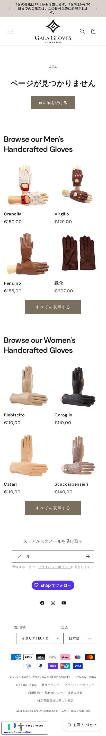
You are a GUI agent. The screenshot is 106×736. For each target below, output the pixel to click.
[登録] (88, 556)
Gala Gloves (31, 677)
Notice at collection (18, 731)
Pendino (12, 283)
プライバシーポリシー (54, 567)
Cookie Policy (26, 685)
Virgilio (62, 214)
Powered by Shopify (55, 677)
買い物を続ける (53, 102)
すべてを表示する (53, 307)
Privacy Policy (86, 677)
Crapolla (13, 214)
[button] (10, 31)
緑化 (59, 283)
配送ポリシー (54, 693)
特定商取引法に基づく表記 (55, 701)
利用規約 (34, 693)
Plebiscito (14, 415)
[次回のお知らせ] (96, 8)
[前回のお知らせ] (9, 8)
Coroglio (64, 415)
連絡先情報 (75, 693)
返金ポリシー (50, 685)
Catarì (10, 484)
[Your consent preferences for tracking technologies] (9, 727)
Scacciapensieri (71, 484)
